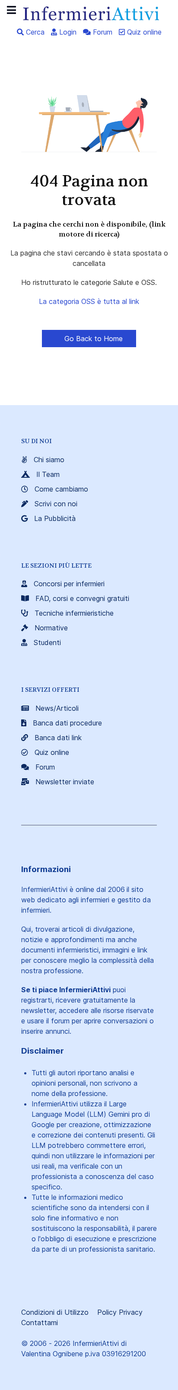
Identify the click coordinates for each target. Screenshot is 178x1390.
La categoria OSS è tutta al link (89, 301)
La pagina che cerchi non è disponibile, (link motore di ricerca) (89, 229)
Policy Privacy (120, 1312)
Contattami (39, 1322)
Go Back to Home (92, 338)
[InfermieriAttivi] (89, 12)
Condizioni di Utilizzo (55, 1312)
